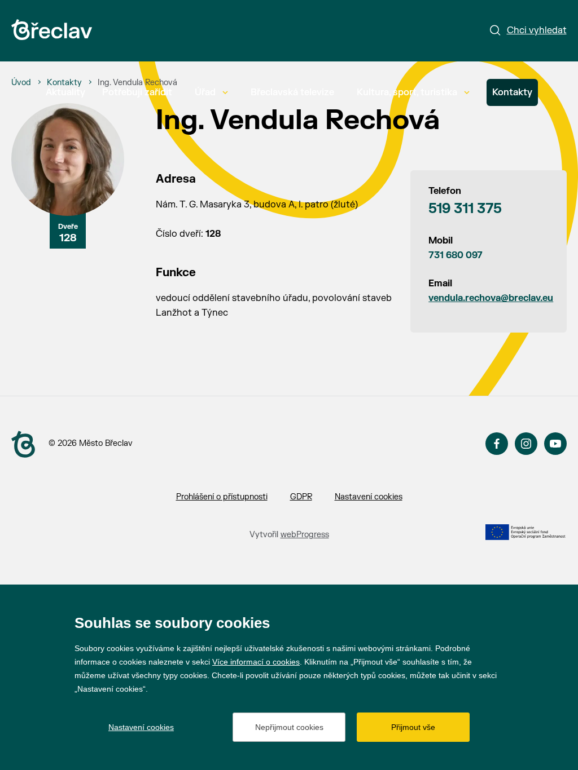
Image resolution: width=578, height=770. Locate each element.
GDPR (301, 497)
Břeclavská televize (292, 92)
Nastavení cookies (368, 497)
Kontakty (512, 92)
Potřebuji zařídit (137, 92)
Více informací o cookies (256, 661)
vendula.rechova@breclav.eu (488, 298)
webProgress (305, 534)
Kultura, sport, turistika (407, 92)
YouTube (555, 443)
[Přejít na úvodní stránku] (51, 29)
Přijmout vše (413, 727)
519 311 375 (465, 209)
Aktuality (65, 92)
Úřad (205, 92)
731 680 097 (455, 255)
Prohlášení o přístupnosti (222, 497)
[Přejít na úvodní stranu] (23, 444)
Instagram (526, 443)
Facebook (496, 443)
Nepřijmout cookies (289, 727)
